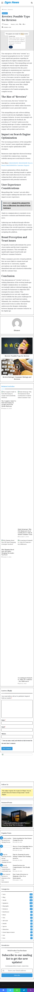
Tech (4, 894)
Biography (6, 906)
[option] (17, 817)
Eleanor (6, 24)
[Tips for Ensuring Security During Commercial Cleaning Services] (6, 858)
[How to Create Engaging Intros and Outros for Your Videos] (6, 849)
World (4, 900)
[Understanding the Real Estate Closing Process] (6, 840)
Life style (5, 920)
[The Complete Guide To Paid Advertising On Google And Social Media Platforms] (8, 395)
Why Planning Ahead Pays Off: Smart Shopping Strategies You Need (7, 552)
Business (10, 9)
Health (4, 923)
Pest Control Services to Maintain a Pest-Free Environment (20, 876)
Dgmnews (5, 903)
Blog (4, 897)
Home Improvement (9, 932)
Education (5, 929)
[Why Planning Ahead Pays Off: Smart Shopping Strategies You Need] (8, 543)
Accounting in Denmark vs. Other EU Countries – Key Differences (25, 679)
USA (4, 917)
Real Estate (6, 912)
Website (3, 733)
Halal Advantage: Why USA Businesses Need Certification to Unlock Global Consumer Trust (25, 531)
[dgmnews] (12, 2)
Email (3, 727)
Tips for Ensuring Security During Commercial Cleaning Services (22, 856)
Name (3, 720)
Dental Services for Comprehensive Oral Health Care (21, 867)
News (4, 914)
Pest (4, 938)
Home (5, 9)
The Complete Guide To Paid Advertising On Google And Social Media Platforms (8, 403)
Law (4, 935)
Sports (5, 926)
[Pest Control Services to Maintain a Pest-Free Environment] (6, 878)
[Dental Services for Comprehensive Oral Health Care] (6, 868)
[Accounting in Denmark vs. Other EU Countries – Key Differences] (25, 607)
